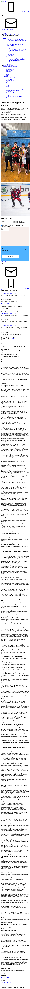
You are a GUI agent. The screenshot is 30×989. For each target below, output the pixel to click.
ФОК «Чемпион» (7, 67)
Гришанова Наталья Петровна (16, 50)
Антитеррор (9, 56)
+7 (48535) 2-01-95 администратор (9, 313)
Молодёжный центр (8, 65)
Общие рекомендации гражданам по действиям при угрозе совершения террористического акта (17, 59)
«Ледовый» (6, 76)
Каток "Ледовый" (10, 77)
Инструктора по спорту (11, 46)
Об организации (10, 45)
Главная (5, 31)
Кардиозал (8, 71)
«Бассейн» (5, 87)
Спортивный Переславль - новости (11, 34)
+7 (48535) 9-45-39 (5, 977)
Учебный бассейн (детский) (12, 90)
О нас (4, 33)
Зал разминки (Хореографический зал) (15, 92)
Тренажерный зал (10, 70)
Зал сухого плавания (11, 94)
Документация (9, 55)
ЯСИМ (12, 338)
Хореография (9, 79)
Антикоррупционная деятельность (14, 44)
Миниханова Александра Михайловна (18, 49)
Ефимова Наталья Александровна (17, 51)
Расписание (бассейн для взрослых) (14, 97)
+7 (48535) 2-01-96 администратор (9, 293)
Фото (7, 75)
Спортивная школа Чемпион (10, 66)
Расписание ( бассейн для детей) (14, 96)
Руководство (9, 48)
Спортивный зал (10, 69)
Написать (10, 256)
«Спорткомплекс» (7, 84)
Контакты (8, 64)
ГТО (7, 43)
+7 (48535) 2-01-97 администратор (9, 303)
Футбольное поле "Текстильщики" (14, 72)
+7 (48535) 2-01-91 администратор (9, 325)
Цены (7, 53)
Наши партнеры (10, 54)
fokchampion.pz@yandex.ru (7, 29)
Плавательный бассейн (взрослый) (14, 89)
